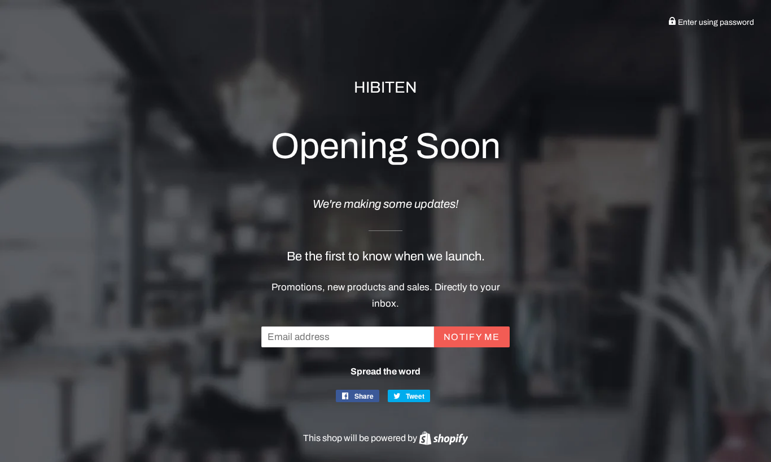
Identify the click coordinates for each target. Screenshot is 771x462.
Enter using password (715, 22)
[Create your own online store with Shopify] (443, 438)
